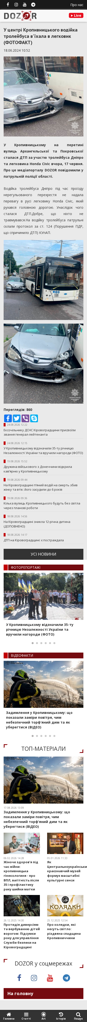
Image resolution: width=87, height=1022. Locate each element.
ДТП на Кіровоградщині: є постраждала (34, 540)
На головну (20, 993)
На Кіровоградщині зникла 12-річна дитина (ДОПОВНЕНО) (37, 523)
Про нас (76, 4)
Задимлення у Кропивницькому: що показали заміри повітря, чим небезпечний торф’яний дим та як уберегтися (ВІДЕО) (39, 719)
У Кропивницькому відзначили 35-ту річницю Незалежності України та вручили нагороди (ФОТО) (43, 450)
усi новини (43, 554)
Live (77, 15)
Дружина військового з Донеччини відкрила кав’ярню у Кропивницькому (38, 468)
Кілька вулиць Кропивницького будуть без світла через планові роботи (42, 505)
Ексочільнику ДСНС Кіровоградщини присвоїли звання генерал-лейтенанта (40, 432)
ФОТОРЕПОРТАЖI (25, 567)
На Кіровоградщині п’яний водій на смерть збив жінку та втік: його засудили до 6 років (41, 487)
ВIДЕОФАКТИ (22, 655)
